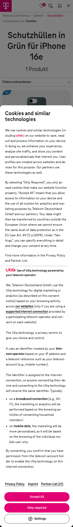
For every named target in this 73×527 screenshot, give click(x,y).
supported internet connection (27, 312)
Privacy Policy (15, 484)
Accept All (37, 497)
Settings (40, 519)
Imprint (33, 484)
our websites (24, 306)
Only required (36, 508)
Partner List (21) (52, 484)
